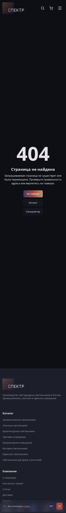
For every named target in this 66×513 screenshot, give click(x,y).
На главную (33, 193)
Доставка (8, 494)
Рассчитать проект (13, 483)
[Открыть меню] (59, 8)
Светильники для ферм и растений (22, 459)
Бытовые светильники (15, 448)
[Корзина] (51, 8)
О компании (9, 477)
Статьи (6, 489)
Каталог (33, 202)
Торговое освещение (14, 436)
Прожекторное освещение (17, 442)
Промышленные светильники (19, 419)
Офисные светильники (15, 454)
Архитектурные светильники (19, 431)
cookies (26, 506)
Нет (51, 506)
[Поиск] (42, 8)
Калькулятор (33, 211)
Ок (59, 506)
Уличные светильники (15, 425)
